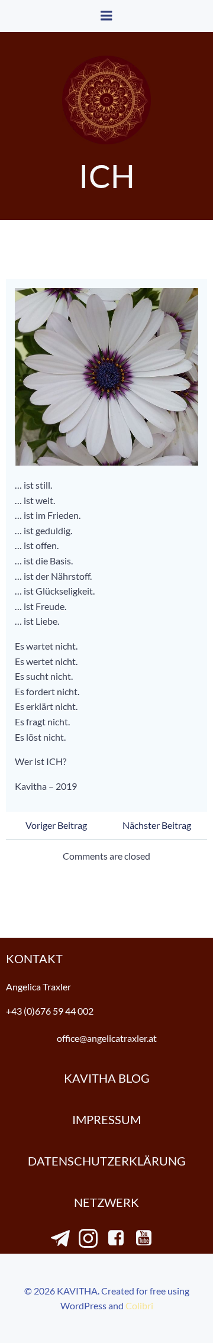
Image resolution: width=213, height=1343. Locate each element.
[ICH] (106, 375)
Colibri (139, 1305)
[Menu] (106, 16)
